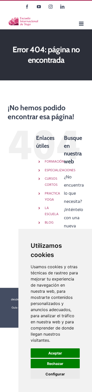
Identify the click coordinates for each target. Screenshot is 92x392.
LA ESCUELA (52, 211)
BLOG (49, 223)
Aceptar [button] (55, 353)
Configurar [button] (55, 374)
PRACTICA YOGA (52, 197)
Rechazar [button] (55, 363)
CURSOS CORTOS (51, 182)
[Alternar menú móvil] (81, 23)
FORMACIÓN (54, 162)
